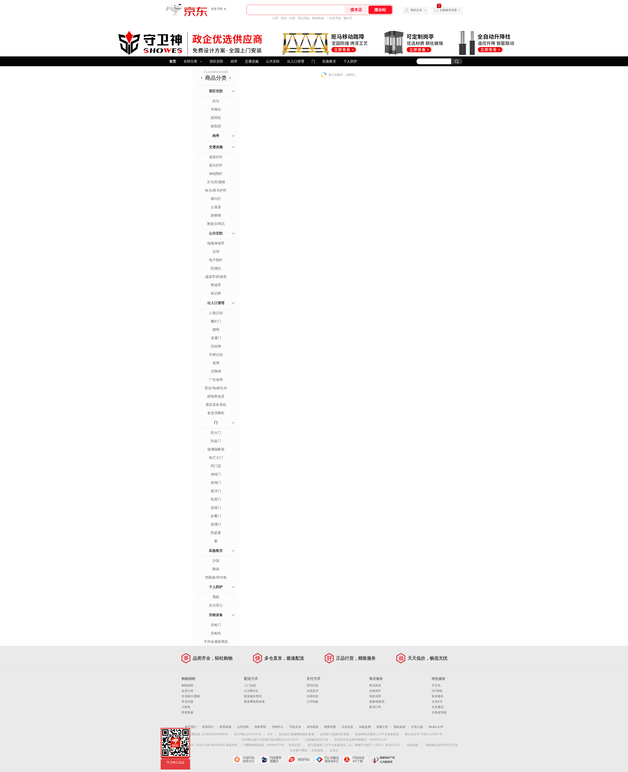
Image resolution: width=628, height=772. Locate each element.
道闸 (215, 363)
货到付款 (312, 685)
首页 (172, 61)
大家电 (186, 707)
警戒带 (216, 285)
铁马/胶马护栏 (216, 190)
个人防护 (350, 61)
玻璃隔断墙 (215, 449)
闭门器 (216, 466)
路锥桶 (216, 215)
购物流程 (187, 685)
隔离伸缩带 (215, 243)
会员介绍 (187, 691)
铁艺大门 (216, 458)
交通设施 (252, 61)
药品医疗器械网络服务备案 (296, 734)
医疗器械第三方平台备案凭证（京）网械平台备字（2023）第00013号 (354, 745)
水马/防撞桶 (216, 182)
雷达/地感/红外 (216, 388)
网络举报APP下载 (355, 759)
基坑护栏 (216, 165)
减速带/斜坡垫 (216, 277)
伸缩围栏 (216, 174)
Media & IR (436, 727)
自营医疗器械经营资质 (334, 734)
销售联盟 (330, 727)
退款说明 (375, 696)
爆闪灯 (216, 199)
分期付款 (312, 696)
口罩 (275, 18)
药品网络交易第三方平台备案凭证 (377, 734)
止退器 (216, 207)
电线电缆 (318, 18)
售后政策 (375, 685)
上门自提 (250, 685)
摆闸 (215, 330)
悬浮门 (216, 491)
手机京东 (295, 727)
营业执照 (413, 745)
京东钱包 (317, 750)
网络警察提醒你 (273, 759)
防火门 (216, 433)
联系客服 (187, 712)
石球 (215, 252)
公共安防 (273, 61)
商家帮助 (260, 727)
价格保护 (375, 691)
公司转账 (312, 701)
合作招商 (243, 727)
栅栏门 (216, 321)
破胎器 (216, 126)
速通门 (216, 338)
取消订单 (375, 707)
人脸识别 (216, 313)
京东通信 (438, 707)
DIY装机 (437, 691)
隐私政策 (400, 727)
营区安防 (216, 61)
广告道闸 (216, 380)
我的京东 (416, 10)
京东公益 (417, 727)
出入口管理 (295, 61)
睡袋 (215, 569)
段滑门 (216, 499)
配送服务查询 (253, 696)
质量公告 (382, 727)
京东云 (333, 750)
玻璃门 (216, 524)
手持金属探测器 (216, 641)
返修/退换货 (377, 701)
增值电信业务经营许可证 (442, 745)
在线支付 (312, 691)
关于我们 (190, 727)
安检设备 (216, 615)
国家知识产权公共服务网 (382, 759)
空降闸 (216, 371)
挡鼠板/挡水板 (216, 577)
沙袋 (215, 561)
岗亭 (234, 61)
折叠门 (216, 516)
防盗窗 (216, 533)
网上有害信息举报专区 (327, 759)
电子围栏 (216, 260)
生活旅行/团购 (191, 696)
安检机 (216, 633)
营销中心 (278, 727)
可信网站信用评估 (245, 759)
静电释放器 (215, 396)
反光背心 (216, 605)
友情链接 (312, 727)
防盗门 (216, 441)
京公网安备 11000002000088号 (207, 734)
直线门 (216, 508)
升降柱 (216, 109)
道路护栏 (216, 157)
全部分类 (190, 61)
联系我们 (208, 727)
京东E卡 (437, 701)
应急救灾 (329, 61)
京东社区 (347, 727)
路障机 (216, 118)
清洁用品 (304, 18)
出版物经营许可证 (316, 739)
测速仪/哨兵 (216, 224)
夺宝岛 (436, 685)
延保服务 (438, 696)
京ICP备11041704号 (247, 734)
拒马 (215, 101)
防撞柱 (216, 268)
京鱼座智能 (439, 712)
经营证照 (295, 745)
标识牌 (216, 293)
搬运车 (347, 18)
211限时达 (251, 691)
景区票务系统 (216, 405)
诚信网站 (300, 759)
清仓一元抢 (288, 18)
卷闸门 (216, 483)
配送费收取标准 (254, 701)
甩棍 (215, 597)
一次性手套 (333, 18)
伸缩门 (216, 474)
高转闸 (216, 346)
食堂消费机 (215, 413)
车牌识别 (216, 355)
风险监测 (365, 727)
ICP (270, 734)
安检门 (216, 625)
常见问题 (187, 701)
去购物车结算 (448, 10)
